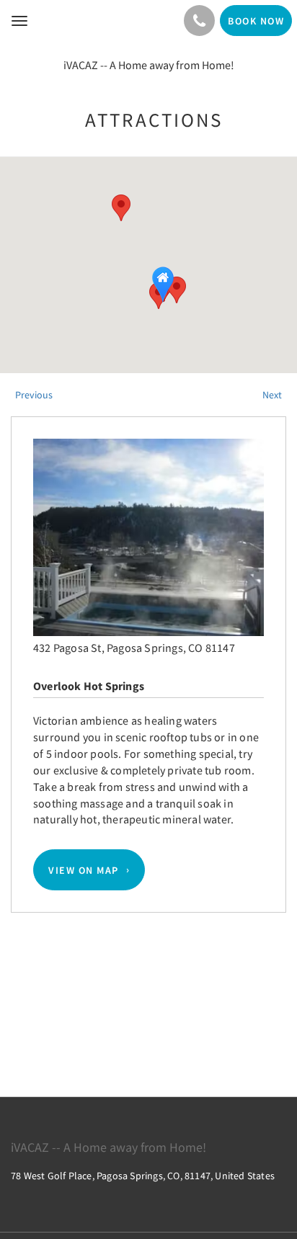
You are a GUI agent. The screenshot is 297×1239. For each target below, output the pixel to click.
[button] (121, 208)
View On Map (83, 870)
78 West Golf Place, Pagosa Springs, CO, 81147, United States (143, 1175)
